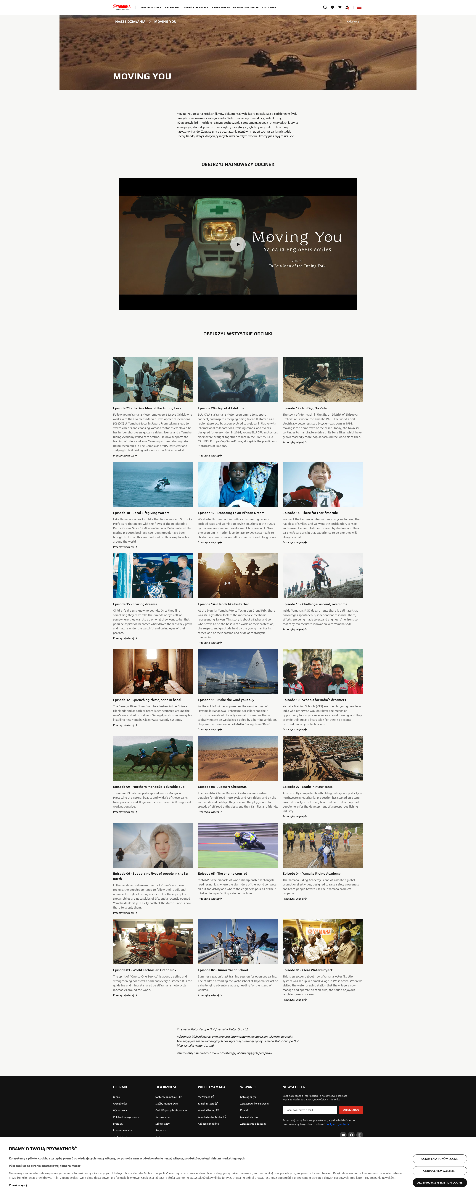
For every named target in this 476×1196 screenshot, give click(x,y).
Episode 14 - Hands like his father (223, 604)
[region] (238, 1166)
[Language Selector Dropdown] (359, 7)
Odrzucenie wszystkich (439, 1170)
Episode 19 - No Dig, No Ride (305, 408)
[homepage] (122, 7)
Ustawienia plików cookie (439, 1158)
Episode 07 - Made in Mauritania (308, 786)
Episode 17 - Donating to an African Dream (231, 512)
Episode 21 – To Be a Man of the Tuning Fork (147, 408)
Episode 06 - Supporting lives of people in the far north (151, 876)
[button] (238, 244)
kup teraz (269, 7)
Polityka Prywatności (338, 1124)
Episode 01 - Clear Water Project (308, 970)
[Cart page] (340, 7)
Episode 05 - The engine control (222, 873)
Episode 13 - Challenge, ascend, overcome (315, 604)
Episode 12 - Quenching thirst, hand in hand (147, 699)
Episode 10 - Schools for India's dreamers (314, 699)
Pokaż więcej (18, 1185)
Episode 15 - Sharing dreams (135, 604)
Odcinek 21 (354, 21)
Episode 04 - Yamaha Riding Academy (311, 873)
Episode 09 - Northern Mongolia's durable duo (149, 786)
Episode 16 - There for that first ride (310, 512)
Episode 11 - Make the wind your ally (226, 699)
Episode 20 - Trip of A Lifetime (221, 408)
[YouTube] (343, 1135)
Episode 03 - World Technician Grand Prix (144, 970)
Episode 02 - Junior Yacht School (223, 970)
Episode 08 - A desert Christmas (222, 786)
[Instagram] (359, 1135)
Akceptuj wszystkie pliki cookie (439, 1182)
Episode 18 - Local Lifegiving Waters (141, 512)
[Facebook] (351, 1135)
